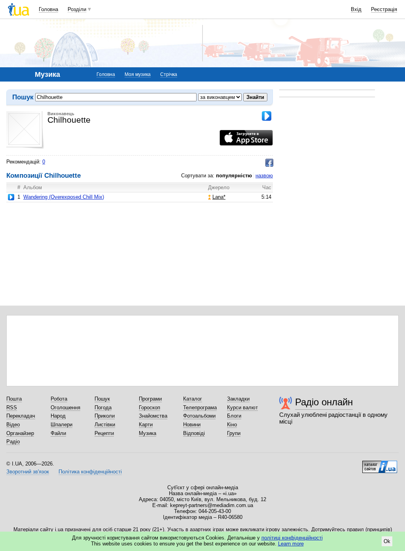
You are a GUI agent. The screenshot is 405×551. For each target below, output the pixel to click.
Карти (146, 425)
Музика (147, 433)
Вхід (356, 9)
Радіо (13, 442)
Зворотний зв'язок (27, 472)
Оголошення (65, 407)
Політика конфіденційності (90, 472)
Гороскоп (149, 407)
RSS (11, 407)
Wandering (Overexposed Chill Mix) (63, 197)
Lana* (218, 197)
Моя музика (138, 74)
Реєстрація (384, 9)
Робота (59, 399)
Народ (58, 416)
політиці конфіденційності (292, 538)
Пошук (102, 399)
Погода (103, 407)
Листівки (105, 425)
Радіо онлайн (324, 402)
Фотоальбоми (199, 416)
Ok (387, 541)
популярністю (234, 176)
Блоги (234, 416)
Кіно (232, 425)
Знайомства (153, 416)
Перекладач (20, 416)
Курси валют (242, 407)
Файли (58, 433)
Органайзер (20, 433)
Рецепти (104, 433)
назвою (264, 176)
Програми (150, 399)
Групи (233, 433)
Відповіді (194, 433)
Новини (192, 425)
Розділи (77, 9)
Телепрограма (200, 407)
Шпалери (61, 425)
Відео (13, 425)
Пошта (14, 399)
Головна (48, 9)
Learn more (291, 544)
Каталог (192, 399)
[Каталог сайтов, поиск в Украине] (379, 464)
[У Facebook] (269, 163)
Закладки (238, 399)
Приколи (105, 416)
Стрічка (168, 74)
